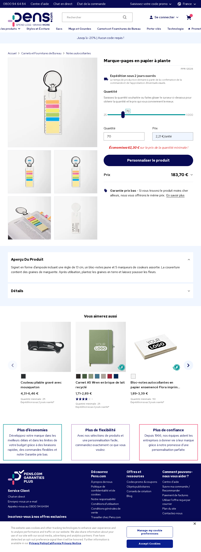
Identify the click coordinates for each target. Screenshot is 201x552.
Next (188, 365)
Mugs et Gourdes (80, 28)
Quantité (109, 128)
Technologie (175, 28)
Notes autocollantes (78, 53)
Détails (17, 291)
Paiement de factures (175, 495)
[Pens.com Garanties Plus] (26, 477)
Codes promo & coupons (142, 482)
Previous (12, 365)
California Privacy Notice (64, 543)
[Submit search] (124, 17)
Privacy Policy (38, 543)
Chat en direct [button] (62, 4)
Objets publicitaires (138, 486)
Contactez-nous (172, 513)
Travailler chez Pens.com (106, 517)
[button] (23, 376)
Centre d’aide (40, 4)
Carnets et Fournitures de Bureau (119, 28)
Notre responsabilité (103, 499)
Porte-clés (154, 28)
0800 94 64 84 (14, 4)
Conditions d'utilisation (105, 504)
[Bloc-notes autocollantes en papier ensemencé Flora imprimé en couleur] (156, 347)
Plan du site (169, 508)
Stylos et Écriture (38, 28)
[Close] (194, 523)
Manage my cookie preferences (149, 532)
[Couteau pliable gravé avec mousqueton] (46, 347)
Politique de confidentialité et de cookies (103, 490)
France (187, 4)
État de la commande (91, 4)
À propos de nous (101, 482)
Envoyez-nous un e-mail (22, 501)
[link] (46, 363)
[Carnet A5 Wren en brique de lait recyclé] (101, 347)
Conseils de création (139, 491)
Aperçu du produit (27, 259)
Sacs (59, 28)
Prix (154, 128)
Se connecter (164, 17)
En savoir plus (175, 195)
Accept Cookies (150, 544)
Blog (129, 496)
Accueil (12, 53)
